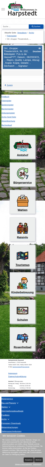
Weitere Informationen (23, 464)
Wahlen (5, 407)
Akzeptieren (28, 460)
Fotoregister (6, 101)
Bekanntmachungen (10, 427)
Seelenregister (8, 105)
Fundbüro (5, 415)
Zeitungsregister (8, 113)
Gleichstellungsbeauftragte (12, 411)
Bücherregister (8, 109)
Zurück (9, 85)
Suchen (37, 27)
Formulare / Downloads (11, 423)
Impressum (12, 373)
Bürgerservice (7, 399)
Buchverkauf (7, 125)
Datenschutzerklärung (17, 377)
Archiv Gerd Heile (9, 117)
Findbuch (5, 97)
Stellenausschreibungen (11, 431)
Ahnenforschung (8, 121)
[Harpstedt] (22, 9)
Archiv (4, 419)
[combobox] (15, 26)
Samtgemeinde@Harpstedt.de (20, 367)
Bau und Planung (9, 403)
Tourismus (23, 264)
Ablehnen (38, 460)
